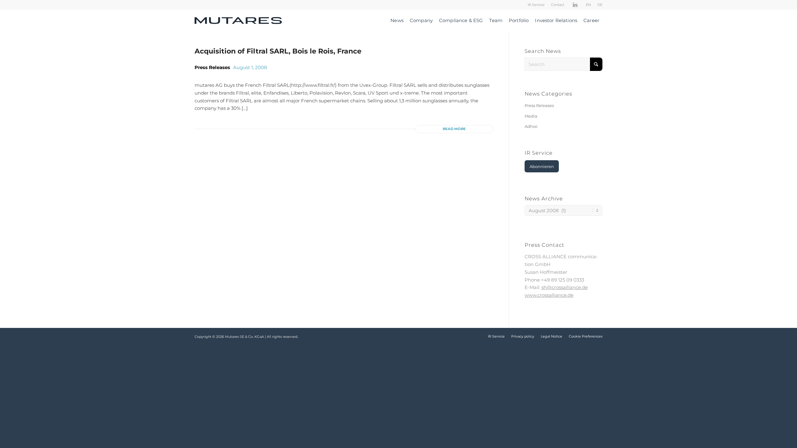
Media (531, 116)
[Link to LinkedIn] (575, 4)
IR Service (536, 4)
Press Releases (212, 67)
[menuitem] (536, 4)
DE (599, 4)
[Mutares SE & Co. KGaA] (238, 20)
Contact (557, 4)
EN (588, 4)
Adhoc (531, 126)
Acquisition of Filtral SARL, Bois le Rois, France (278, 51)
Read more (454, 129)
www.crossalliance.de (549, 295)
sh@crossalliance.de (564, 287)
